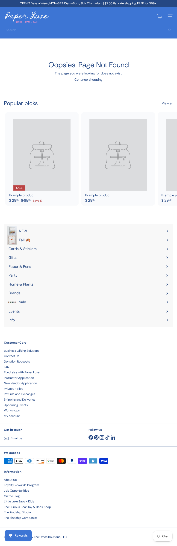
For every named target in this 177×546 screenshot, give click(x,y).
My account (12, 416)
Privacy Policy (13, 389)
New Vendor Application (20, 383)
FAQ (6, 367)
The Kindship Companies (21, 518)
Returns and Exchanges (19, 394)
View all (167, 103)
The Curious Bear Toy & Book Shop (27, 507)
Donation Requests (17, 361)
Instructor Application (19, 378)
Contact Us (11, 356)
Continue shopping (88, 79)
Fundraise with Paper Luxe (21, 372)
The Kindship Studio (17, 512)
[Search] (169, 30)
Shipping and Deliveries (19, 399)
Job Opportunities (16, 491)
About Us (10, 480)
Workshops (12, 410)
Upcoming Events (16, 405)
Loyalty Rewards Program (21, 485)
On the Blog (12, 496)
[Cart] (159, 16)
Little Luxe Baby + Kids (19, 501)
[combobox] (88, 30)
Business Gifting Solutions (21, 351)
